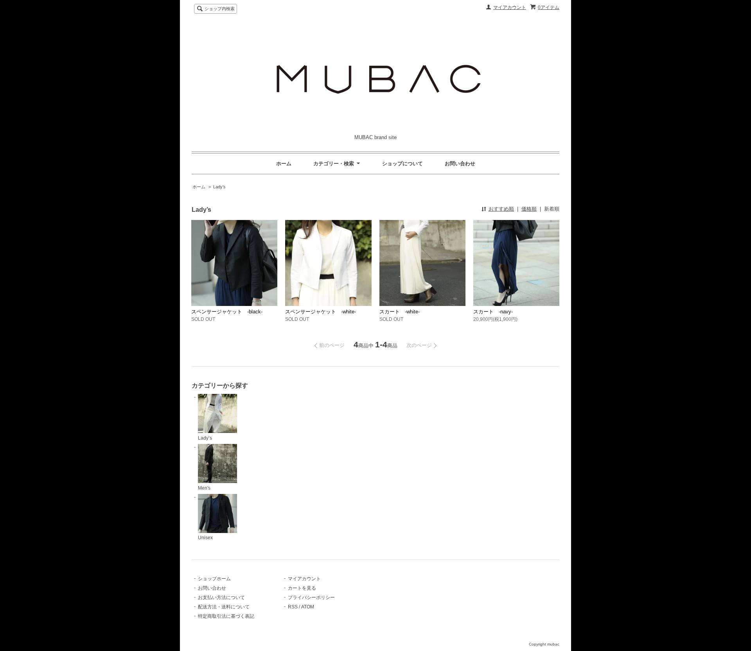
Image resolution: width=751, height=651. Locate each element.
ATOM (307, 607)
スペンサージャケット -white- (320, 312)
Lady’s (219, 186)
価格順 (529, 209)
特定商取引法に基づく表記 (226, 616)
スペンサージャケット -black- (226, 312)
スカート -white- (399, 312)
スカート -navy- (493, 312)
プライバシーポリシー (311, 597)
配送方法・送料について (224, 607)
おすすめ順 (501, 209)
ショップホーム (214, 578)
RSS (293, 607)
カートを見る (302, 588)
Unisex (205, 537)
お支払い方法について (221, 597)
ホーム (283, 163)
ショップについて (402, 163)
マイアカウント (509, 7)
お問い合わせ (460, 163)
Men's (204, 488)
